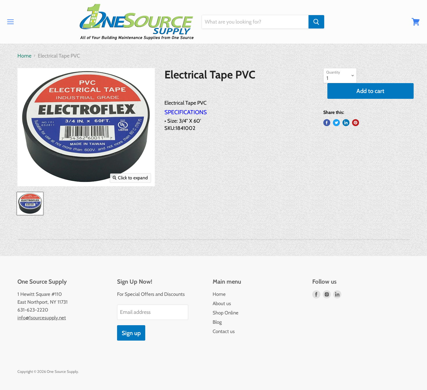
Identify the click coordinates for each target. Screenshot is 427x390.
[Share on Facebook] (326, 122)
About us (222, 303)
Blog (217, 322)
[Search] (316, 21)
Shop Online (225, 313)
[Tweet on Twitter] (336, 122)
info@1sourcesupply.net (41, 318)
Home (24, 56)
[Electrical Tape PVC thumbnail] (30, 203)
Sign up (131, 333)
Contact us (224, 331)
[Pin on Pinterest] (355, 122)
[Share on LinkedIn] (345, 122)
